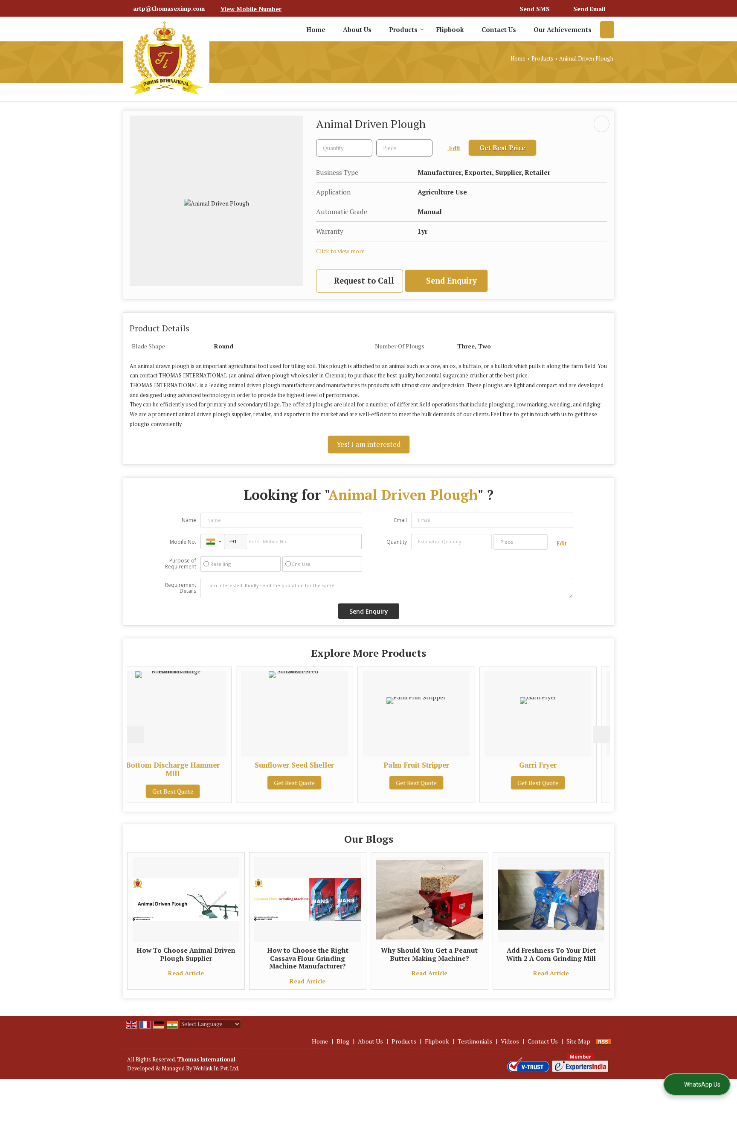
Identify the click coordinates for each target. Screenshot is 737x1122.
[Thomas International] (166, 58)
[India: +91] (212, 541)
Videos (510, 1041)
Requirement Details (180, 588)
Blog (343, 1041)
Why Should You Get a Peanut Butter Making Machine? (429, 954)
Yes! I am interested (369, 444)
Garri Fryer (448, 765)
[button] (251, 9)
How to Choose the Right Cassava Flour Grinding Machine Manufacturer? (307, 958)
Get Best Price (502, 147)
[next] (601, 734)
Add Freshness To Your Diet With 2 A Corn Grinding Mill (551, 954)
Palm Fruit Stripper (326, 765)
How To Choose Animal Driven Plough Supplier (185, 954)
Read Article (186, 973)
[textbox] (404, 148)
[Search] (607, 29)
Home (315, 29)
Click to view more (340, 251)
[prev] (135, 734)
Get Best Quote (204, 783)
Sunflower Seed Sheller (204, 765)
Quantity (396, 541)
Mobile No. (183, 541)
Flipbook (450, 29)
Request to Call (363, 280)
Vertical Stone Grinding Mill (570, 765)
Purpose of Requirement (180, 564)
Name (189, 520)
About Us (357, 29)
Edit (453, 148)
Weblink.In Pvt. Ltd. (216, 1068)
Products (403, 29)
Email (400, 520)
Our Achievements (563, 29)
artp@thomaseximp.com (169, 8)
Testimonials (475, 1041)
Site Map (578, 1041)
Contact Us (499, 29)
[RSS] (603, 1041)
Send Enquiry (450, 280)
